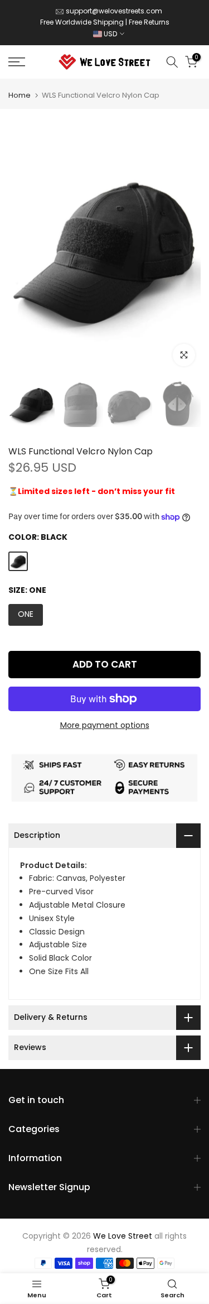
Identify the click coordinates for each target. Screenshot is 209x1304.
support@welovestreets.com (114, 11)
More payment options (104, 725)
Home (19, 95)
